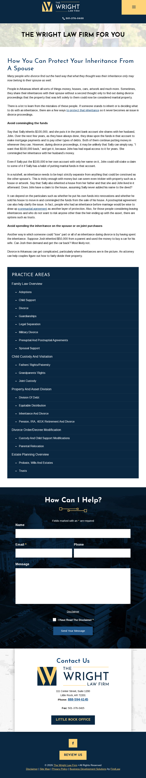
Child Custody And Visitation (32, 356)
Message (22, 564)
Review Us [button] (73, 755)
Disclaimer (73, 611)
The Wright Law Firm (65, 765)
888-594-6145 (78, 699)
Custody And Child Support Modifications (44, 438)
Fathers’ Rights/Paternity (34, 364)
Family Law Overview (27, 284)
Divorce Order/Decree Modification (36, 430)
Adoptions (25, 292)
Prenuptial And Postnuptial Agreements (43, 340)
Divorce (23, 308)
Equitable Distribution (32, 405)
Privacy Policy (59, 768)
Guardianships (27, 316)
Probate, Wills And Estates (36, 462)
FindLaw (115, 768)
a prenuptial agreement (32, 208)
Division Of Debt (29, 397)
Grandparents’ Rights (32, 372)
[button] (134, 7)
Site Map (45, 768)
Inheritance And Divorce (34, 413)
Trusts (23, 470)
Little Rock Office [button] (73, 719)
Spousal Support (29, 348)
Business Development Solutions (88, 768)
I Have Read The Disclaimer (76, 619)
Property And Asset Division (31, 389)
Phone (79, 544)
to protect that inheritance (82, 110)
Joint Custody (27, 380)
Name (19, 525)
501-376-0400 (75, 18)
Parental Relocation (31, 446)
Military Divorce (28, 332)
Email (20, 544)
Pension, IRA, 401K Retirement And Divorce (47, 421)
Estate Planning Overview (30, 454)
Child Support (27, 300)
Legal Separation (29, 324)
